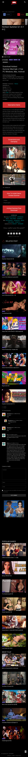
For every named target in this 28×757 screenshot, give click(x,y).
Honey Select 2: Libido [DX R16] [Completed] (12, 630)
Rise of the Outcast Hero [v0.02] (9, 704)
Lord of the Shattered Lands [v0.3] (10, 277)
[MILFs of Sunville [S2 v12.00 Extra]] (14, 660)
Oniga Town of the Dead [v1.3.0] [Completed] (12, 331)
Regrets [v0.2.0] (5, 386)
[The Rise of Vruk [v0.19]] (14, 678)
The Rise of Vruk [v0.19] (7, 686)
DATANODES (20, 217)
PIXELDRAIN (13, 218)
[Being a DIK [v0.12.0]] (14, 567)
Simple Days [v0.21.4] (7, 612)
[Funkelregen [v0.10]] (14, 732)
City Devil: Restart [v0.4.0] (8, 259)
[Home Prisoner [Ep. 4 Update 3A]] (14, 341)
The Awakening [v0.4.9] (7, 594)
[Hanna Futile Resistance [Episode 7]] (14, 359)
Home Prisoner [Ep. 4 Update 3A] (10, 349)
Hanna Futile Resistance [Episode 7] (10, 367)
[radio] (8, 233)
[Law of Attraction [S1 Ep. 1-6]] (14, 287)
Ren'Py (15, 59)
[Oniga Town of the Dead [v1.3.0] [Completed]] (14, 323)
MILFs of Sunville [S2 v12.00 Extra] (10, 668)
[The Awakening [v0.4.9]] (14, 585)
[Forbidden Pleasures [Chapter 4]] (14, 714)
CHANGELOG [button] (7, 187)
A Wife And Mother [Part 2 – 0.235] (10, 557)
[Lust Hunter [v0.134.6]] (14, 640)
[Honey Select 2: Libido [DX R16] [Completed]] (14, 622)
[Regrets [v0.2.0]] (14, 377)
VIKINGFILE (19, 218)
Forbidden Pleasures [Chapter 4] (9, 722)
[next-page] (5, 407)
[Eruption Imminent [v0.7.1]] (14, 395)
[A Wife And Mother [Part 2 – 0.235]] (14, 549)
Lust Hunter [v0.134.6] (7, 648)
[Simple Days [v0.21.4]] (14, 603)
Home (3, 11)
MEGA (7, 218)
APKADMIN (20, 224)
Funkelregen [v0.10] (6, 740)
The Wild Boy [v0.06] (6, 313)
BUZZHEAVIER (12, 217)
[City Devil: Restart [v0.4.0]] (14, 250)
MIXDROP (14, 224)
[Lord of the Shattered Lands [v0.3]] (14, 269)
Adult (6, 11)
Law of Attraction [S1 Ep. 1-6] (9, 295)
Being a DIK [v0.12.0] (6, 576)
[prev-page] (3, 407)
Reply (8, 416)
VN (19, 59)
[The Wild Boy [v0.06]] (14, 305)
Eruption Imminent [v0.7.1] (8, 404)
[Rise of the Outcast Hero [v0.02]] (14, 696)
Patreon (16, 84)
